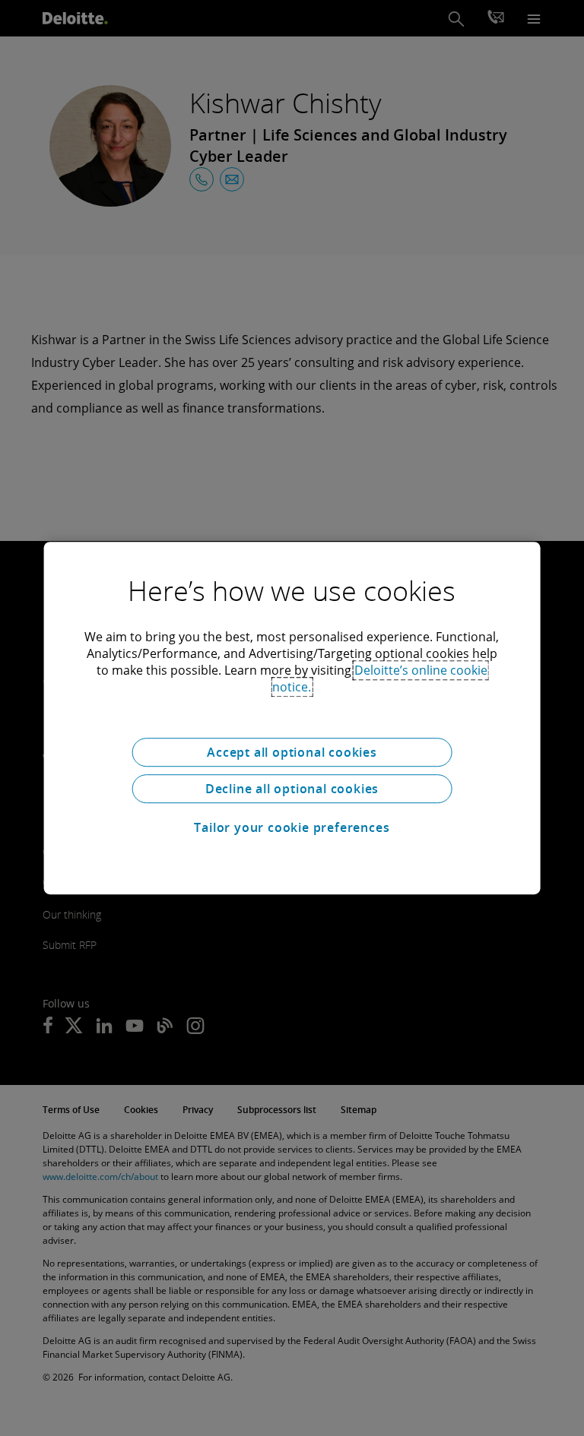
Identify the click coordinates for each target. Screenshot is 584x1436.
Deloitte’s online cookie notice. (379, 678)
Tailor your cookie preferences (291, 827)
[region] (292, 718)
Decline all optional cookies (292, 788)
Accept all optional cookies (292, 752)
